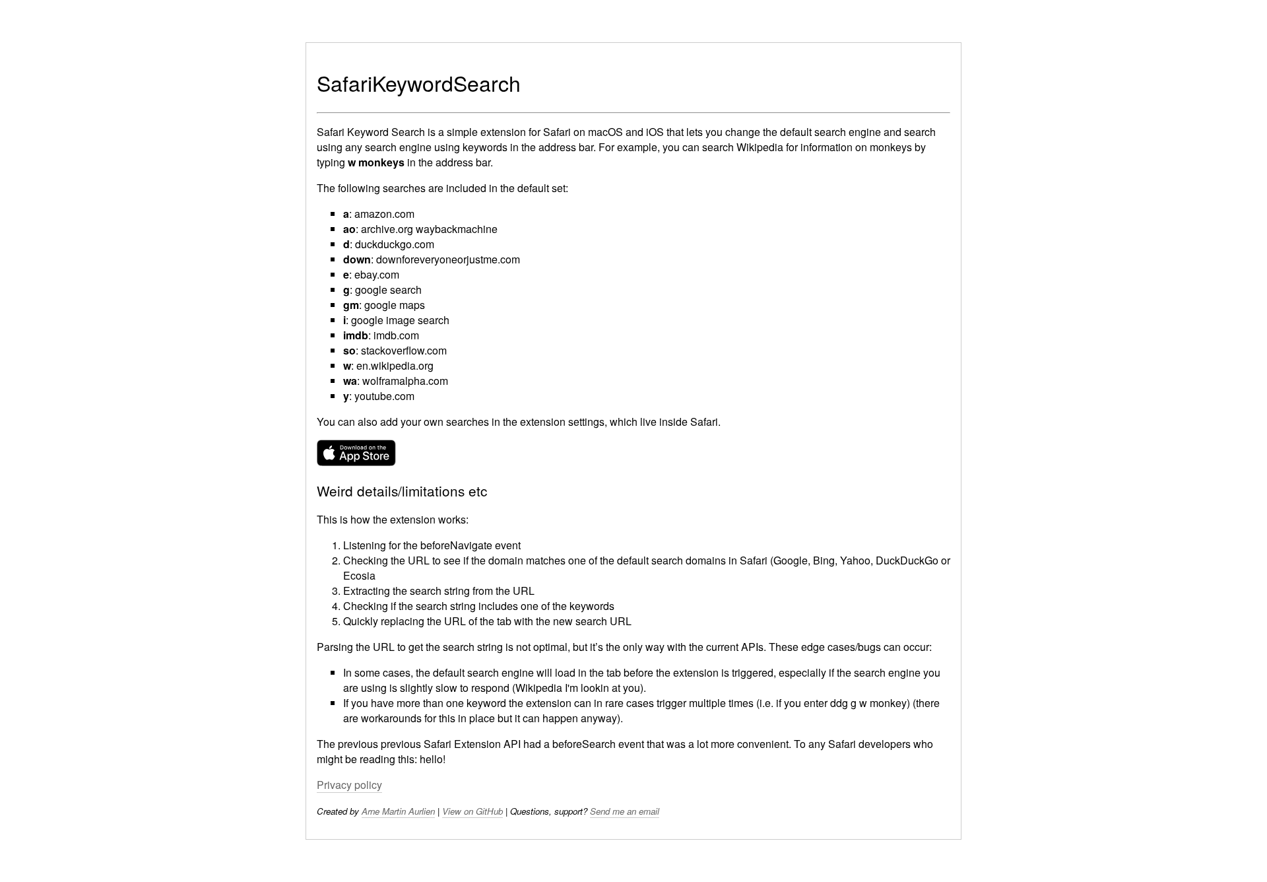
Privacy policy (349, 784)
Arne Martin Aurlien (398, 811)
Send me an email (624, 811)
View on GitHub (472, 811)
